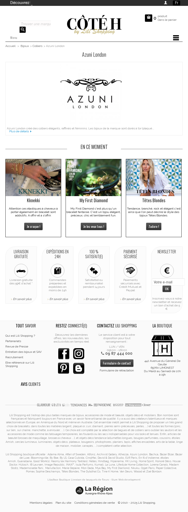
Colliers (37, 46)
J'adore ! (154, 226)
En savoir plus (22, 299)
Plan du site (63, 502)
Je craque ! (33, 226)
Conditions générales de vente (94, 502)
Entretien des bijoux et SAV (23, 352)
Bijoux (25, 46)
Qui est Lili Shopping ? (20, 335)
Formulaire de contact (117, 363)
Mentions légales (41, 502)
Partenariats (13, 341)
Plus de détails (19, 131)
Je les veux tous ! (93, 226)
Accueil (10, 46)
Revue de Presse (16, 346)
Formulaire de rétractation (117, 370)
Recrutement (14, 357)
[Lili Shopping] (94, 23)
